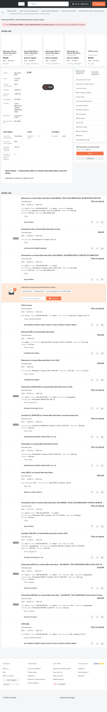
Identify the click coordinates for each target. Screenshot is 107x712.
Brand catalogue (33, 683)
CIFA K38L (25, 624)
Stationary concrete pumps (85, 84)
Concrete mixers (81, 88)
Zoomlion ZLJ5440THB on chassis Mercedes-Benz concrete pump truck (49, 415)
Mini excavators (81, 114)
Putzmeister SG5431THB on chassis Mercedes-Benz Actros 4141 (46, 387)
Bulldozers (79, 135)
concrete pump (17, 79)
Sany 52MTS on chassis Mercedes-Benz (37, 472)
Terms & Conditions (34, 668)
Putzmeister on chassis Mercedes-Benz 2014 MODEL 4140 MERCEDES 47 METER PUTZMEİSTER (60, 255)
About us (5, 668)
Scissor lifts (79, 122)
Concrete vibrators (82, 105)
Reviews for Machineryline (36, 679)
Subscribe (55, 298)
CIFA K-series (93, 51)
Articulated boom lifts (83, 140)
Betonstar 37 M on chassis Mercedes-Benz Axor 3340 (10, 52)
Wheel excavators (82, 131)
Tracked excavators (82, 110)
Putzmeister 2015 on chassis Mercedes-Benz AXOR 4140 (52, 52)
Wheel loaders (80, 118)
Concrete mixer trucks (83, 80)
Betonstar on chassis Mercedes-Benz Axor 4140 (40, 360)
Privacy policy (32, 672)
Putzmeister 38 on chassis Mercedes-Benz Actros (40, 229)
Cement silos (80, 97)
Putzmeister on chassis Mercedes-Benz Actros (39, 444)
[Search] (29, 4)
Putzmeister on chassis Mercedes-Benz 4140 (73, 52)
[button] (97, 222)
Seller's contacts (8, 676)
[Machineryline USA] (9, 4)
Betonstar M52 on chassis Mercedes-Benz (38, 332)
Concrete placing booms (84, 101)
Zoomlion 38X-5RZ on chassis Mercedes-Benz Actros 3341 (44, 533)
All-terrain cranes (81, 127)
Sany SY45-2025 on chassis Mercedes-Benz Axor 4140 (31, 52)
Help (4, 672)
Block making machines (83, 92)
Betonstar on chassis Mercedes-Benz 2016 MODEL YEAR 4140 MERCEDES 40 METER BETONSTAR (61, 198)
